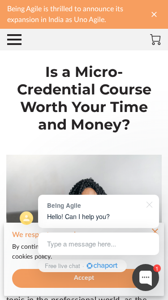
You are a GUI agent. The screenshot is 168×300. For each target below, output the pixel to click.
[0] (155, 39)
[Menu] (14, 39)
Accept (84, 278)
